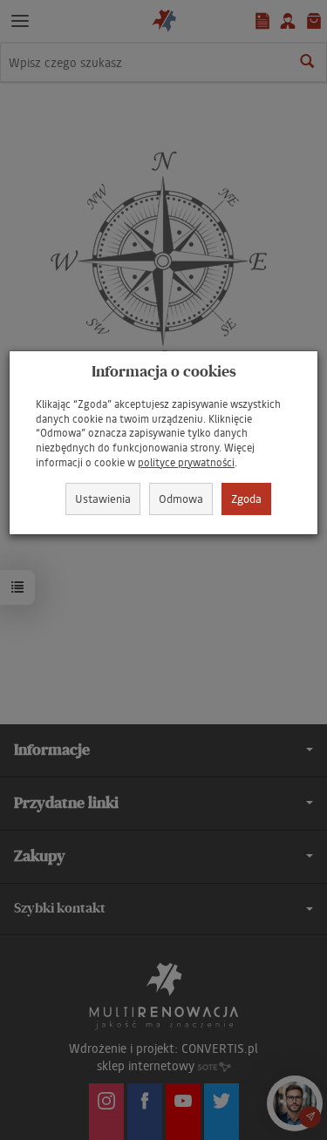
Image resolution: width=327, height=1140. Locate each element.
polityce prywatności (186, 462)
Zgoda (246, 498)
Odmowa (181, 498)
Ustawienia (103, 498)
